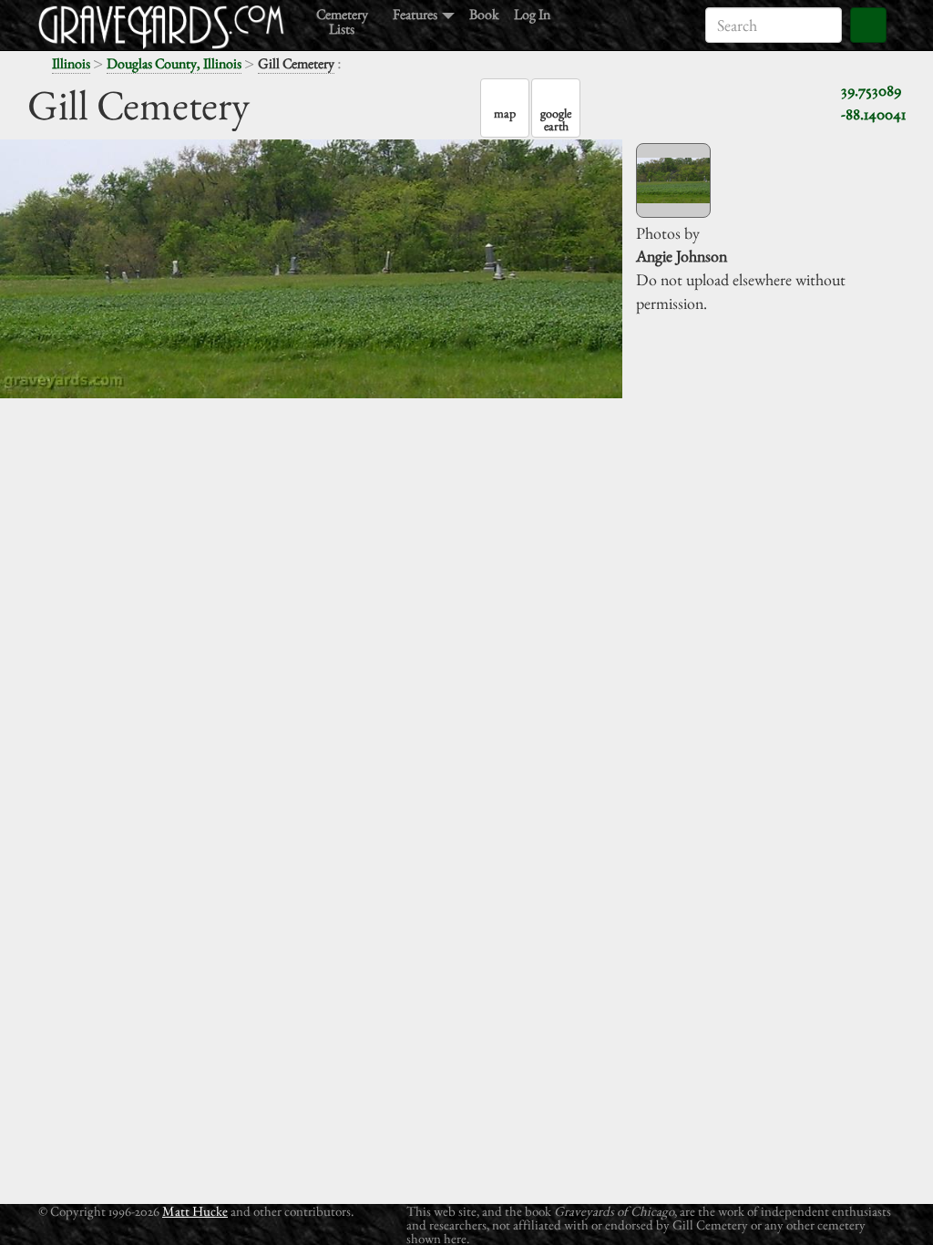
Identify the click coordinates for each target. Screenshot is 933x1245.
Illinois (71, 63)
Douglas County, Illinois (174, 63)
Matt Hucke (195, 1210)
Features (416, 13)
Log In (532, 13)
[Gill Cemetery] (673, 180)
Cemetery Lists (342, 20)
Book (484, 13)
